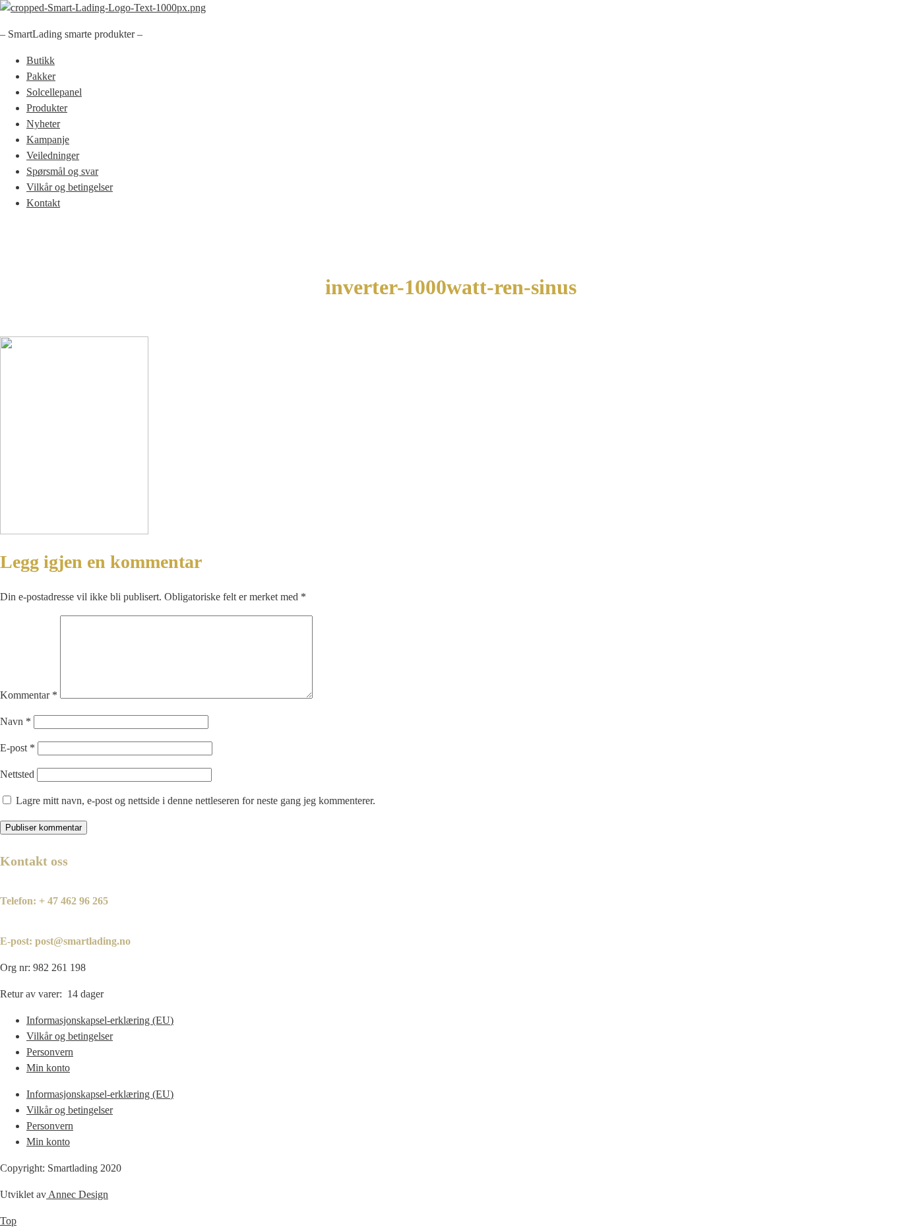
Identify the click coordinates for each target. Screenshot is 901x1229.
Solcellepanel (54, 92)
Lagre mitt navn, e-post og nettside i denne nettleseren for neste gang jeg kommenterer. (195, 800)
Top (8, 1220)
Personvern (49, 1051)
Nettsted (17, 774)
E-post (17, 747)
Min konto (48, 1067)
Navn (15, 721)
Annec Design (78, 1194)
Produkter (46, 107)
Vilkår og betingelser (69, 187)
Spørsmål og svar (62, 171)
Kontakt (43, 202)
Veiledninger (52, 155)
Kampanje (47, 139)
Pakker (40, 76)
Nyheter (43, 123)
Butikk (40, 60)
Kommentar (28, 695)
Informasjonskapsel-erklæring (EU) (99, 1020)
